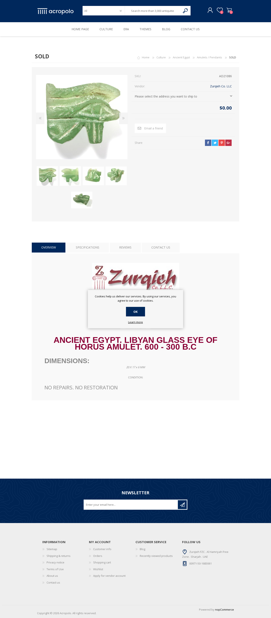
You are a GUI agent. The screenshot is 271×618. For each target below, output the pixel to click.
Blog (142, 549)
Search (185, 10)
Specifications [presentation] (87, 247)
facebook (208, 143)
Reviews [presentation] (125, 247)
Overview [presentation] (48, 247)
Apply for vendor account (109, 576)
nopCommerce (224, 609)
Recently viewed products (156, 556)
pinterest (221, 143)
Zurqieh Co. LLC (221, 86)
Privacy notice (55, 562)
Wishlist (98, 569)
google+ (228, 143)
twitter (215, 143)
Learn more (135, 322)
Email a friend (153, 128)
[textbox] (152, 10)
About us (52, 576)
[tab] (48, 248)
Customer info (102, 549)
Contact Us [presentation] (160, 247)
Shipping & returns (59, 556)
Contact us (53, 582)
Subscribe (182, 504)
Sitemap (52, 549)
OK (135, 312)
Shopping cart (229, 10)
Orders (97, 556)
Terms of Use (55, 569)
